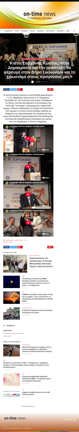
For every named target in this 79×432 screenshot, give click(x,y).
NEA (23, 276)
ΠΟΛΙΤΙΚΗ (32, 31)
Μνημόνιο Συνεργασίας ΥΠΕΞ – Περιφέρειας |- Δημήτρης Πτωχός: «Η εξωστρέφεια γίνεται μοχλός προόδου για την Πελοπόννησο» (26, 365)
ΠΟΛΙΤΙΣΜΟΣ (24, 31)
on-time (38, 81)
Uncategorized (26, 59)
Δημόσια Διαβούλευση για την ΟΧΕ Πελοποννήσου (36, 393)
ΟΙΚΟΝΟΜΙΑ (40, 31)
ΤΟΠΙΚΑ (17, 31)
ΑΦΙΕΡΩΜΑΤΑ (60, 31)
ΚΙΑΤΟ (43, 59)
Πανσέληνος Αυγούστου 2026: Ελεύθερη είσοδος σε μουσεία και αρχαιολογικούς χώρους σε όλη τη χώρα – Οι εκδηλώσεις (35, 282)
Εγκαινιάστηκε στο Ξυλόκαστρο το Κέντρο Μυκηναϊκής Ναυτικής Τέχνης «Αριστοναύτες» (41, 262)
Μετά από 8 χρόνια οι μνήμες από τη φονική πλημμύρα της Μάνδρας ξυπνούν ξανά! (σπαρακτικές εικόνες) (37, 349)
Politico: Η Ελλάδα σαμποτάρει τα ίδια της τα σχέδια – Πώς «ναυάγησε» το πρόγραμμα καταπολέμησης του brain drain (37, 297)
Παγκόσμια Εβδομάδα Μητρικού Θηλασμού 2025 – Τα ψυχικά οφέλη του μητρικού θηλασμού (36, 379)
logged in (12, 333)
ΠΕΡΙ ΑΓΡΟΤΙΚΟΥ (50, 31)
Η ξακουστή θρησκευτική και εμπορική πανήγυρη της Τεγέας (37, 311)
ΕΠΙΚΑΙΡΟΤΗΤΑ (8, 31)
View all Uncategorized (27, 406)
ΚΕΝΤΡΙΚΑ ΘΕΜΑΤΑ (36, 59)
